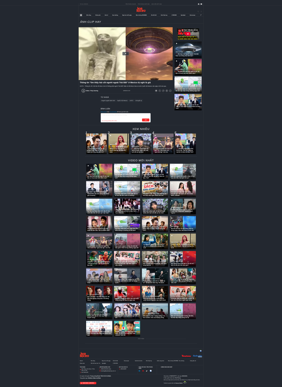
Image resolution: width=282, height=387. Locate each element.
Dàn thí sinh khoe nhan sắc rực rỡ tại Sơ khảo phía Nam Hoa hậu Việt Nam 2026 (127, 350)
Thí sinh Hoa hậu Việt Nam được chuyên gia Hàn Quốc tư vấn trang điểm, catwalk (182, 193)
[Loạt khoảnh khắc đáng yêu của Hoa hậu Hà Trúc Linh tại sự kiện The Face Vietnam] (127, 206)
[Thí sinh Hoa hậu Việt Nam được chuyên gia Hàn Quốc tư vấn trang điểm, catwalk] (183, 189)
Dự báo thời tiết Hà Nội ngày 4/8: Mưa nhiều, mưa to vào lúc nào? (155, 334)
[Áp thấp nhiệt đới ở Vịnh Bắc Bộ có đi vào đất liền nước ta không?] (127, 189)
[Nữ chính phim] (127, 276)
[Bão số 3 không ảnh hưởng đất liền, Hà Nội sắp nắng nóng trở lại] (183, 311)
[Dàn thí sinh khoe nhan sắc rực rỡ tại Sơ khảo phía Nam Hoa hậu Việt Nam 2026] (127, 346)
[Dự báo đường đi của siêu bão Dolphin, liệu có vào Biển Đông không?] (183, 346)
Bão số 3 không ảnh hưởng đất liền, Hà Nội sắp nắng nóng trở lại (182, 316)
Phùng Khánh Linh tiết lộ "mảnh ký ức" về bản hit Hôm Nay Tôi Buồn (154, 281)
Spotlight (183, 15)
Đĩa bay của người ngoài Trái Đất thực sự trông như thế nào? (187, 54)
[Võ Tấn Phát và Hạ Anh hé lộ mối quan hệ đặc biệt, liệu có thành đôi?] (99, 224)
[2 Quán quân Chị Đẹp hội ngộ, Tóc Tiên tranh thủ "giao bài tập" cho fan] (163, 144)
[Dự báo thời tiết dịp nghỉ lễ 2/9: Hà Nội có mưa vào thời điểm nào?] (188, 67)
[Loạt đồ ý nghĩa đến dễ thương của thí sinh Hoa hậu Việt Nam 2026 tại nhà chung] (127, 259)
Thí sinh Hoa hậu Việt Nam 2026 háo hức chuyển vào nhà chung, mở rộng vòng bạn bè (154, 263)
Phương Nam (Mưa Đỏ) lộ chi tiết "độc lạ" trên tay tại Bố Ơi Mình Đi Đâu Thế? (188, 106)
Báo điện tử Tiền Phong (141, 9)
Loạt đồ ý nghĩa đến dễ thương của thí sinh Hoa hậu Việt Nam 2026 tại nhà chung (126, 263)
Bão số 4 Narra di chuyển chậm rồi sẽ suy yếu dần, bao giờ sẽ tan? (183, 177)
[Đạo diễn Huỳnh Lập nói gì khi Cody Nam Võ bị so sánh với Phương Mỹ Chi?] (96, 144)
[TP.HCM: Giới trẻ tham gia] (183, 294)
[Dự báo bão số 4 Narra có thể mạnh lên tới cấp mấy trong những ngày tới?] (188, 85)
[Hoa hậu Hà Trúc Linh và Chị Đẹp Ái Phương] (155, 346)
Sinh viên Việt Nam (156, 4)
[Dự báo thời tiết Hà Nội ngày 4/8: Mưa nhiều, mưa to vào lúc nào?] (155, 329)
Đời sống (88, 15)
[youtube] (201, 4)
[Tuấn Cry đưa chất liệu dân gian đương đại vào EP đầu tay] (99, 311)
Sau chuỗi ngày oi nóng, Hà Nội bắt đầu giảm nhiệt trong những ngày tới (126, 246)
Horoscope (192, 15)
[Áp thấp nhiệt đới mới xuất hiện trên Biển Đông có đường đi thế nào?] (127, 224)
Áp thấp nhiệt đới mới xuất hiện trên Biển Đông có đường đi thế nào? (126, 229)
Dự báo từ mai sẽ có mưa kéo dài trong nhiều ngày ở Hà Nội (153, 369)
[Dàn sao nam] (99, 294)
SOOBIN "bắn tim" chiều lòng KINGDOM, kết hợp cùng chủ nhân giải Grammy (98, 193)
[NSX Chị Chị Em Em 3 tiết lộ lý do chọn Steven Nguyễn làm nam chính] (155, 294)
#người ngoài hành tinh (108, 100)
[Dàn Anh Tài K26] (155, 311)
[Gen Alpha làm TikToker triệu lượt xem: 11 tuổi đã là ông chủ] (127, 329)
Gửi (146, 120)
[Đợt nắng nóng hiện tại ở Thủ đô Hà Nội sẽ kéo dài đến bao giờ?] (183, 259)
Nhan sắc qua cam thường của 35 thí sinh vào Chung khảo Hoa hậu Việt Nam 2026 (182, 368)
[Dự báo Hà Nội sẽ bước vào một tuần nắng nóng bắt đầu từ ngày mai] (127, 294)
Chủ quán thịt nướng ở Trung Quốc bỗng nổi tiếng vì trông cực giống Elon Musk (126, 368)
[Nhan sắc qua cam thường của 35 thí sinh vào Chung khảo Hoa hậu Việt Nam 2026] (183, 363)
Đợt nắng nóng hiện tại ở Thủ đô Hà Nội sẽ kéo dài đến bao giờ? (182, 264)
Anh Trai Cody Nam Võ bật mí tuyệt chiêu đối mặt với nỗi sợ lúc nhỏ (140, 150)
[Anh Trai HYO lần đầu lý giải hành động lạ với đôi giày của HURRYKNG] (99, 363)
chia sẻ (156, 91)
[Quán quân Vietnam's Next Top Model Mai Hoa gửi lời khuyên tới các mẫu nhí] (127, 311)
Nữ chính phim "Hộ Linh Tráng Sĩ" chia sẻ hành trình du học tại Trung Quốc (126, 280)
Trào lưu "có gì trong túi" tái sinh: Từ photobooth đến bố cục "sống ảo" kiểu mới (182, 280)
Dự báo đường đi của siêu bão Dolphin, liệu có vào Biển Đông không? (180, 350)
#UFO (131, 100)
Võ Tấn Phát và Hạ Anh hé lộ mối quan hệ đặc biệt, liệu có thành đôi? (98, 229)
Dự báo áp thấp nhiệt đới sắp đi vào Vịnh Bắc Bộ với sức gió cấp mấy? (98, 212)
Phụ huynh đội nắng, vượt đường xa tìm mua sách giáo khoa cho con (154, 194)
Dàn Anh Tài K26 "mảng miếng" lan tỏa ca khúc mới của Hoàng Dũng (154, 316)
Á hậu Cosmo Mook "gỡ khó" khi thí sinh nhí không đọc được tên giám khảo (98, 280)
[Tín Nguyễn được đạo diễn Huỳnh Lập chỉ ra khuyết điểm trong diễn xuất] (155, 241)
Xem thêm (201, 15)
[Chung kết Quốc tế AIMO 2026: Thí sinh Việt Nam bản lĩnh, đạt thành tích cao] (99, 329)
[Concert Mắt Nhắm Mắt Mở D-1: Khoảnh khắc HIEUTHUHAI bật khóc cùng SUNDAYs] (99, 346)
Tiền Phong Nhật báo (144, 4)
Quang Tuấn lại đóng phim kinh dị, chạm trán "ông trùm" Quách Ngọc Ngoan (182, 211)
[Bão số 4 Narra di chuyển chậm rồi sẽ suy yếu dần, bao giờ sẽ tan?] (183, 171)
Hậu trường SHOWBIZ (141, 15)
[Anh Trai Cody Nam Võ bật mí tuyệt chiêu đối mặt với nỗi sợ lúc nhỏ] (141, 144)
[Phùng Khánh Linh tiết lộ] (155, 276)
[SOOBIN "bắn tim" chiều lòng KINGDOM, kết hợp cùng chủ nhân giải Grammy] (99, 189)
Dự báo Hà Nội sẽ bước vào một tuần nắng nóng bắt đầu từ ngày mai (127, 299)
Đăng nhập (103, 111)
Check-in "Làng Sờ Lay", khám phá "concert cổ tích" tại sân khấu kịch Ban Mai (98, 263)
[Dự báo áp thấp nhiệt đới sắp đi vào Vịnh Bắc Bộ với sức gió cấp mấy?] (99, 206)
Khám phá (97, 15)
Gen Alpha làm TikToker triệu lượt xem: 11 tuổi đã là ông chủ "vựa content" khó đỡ (126, 333)
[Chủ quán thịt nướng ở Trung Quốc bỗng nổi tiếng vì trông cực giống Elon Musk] (127, 363)
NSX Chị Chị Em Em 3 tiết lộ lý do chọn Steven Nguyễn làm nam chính (154, 299)
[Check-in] (99, 259)
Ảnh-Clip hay (164, 15)
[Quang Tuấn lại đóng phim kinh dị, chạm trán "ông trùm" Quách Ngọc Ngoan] (183, 206)
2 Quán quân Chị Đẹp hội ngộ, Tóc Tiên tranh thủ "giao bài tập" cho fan (163, 150)
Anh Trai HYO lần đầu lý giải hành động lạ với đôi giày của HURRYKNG (98, 369)
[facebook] (199, 4)
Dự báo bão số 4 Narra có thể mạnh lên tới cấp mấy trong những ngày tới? (188, 89)
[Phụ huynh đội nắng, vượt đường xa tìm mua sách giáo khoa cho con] (155, 189)
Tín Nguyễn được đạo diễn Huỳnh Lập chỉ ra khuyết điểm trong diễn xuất (153, 246)
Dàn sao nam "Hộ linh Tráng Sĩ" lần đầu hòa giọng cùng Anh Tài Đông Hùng (98, 298)
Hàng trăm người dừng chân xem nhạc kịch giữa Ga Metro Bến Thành (182, 334)
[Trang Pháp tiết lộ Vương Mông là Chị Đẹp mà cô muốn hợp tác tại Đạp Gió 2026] (183, 241)
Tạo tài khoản (113, 111)
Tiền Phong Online (130, 4)
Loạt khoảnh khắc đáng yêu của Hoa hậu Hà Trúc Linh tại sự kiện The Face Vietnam (126, 211)
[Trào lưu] (183, 276)
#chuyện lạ (138, 100)
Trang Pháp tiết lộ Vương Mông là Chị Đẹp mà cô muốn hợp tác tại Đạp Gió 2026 (119, 149)
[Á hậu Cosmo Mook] (99, 276)
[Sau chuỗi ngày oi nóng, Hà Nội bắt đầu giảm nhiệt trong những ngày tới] (127, 241)
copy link (163, 91)
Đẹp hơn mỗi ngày (127, 15)
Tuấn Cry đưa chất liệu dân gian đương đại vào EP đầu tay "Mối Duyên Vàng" (97, 315)
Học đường (115, 15)
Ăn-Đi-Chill (153, 15)
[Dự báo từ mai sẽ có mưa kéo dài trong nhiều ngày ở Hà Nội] (155, 363)
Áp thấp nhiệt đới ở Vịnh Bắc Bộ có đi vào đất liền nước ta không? (126, 194)
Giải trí (106, 15)
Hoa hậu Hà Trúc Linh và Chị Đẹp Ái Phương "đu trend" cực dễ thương (154, 351)
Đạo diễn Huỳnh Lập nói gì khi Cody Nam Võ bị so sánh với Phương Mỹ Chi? (96, 150)
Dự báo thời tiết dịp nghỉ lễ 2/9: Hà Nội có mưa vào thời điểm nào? (187, 72)
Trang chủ (81, 15)
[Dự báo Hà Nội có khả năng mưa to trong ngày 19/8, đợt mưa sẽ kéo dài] (183, 224)
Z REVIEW (174, 15)
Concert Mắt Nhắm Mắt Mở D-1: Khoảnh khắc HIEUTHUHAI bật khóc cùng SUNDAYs (98, 350)
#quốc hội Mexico (122, 100)
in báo (167, 91)
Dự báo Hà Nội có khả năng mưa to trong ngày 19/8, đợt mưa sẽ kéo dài (182, 229)
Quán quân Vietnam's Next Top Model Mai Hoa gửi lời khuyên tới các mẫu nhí (127, 315)
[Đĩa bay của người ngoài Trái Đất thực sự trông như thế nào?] (188, 49)
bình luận (170, 91)
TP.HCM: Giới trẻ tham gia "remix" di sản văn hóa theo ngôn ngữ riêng (182, 299)
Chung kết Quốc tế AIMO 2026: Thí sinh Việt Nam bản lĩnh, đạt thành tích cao (99, 333)
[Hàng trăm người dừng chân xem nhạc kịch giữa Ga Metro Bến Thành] (183, 329)
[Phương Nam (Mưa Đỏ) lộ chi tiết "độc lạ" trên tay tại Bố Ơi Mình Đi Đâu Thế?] (185, 144)
